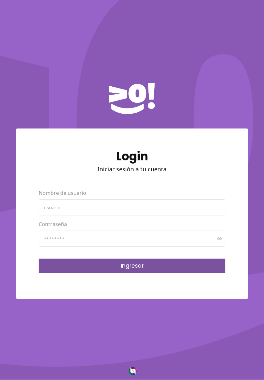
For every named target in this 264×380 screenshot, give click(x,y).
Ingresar (132, 266)
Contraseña (53, 224)
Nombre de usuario (62, 192)
